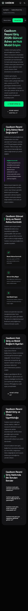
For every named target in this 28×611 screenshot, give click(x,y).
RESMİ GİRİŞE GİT (14, 394)
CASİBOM (9, 3)
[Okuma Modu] (20, 3)
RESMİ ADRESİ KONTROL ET (14, 112)
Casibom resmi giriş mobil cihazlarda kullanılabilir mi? (12, 508)
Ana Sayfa (6, 10)
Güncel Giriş (17, 20)
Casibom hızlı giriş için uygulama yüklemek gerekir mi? (13, 518)
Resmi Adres (7, 20)
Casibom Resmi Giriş (16, 10)
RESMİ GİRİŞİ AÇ (14, 104)
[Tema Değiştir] (24, 3)
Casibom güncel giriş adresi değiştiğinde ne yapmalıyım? (13, 498)
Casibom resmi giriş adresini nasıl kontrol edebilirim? (12, 488)
